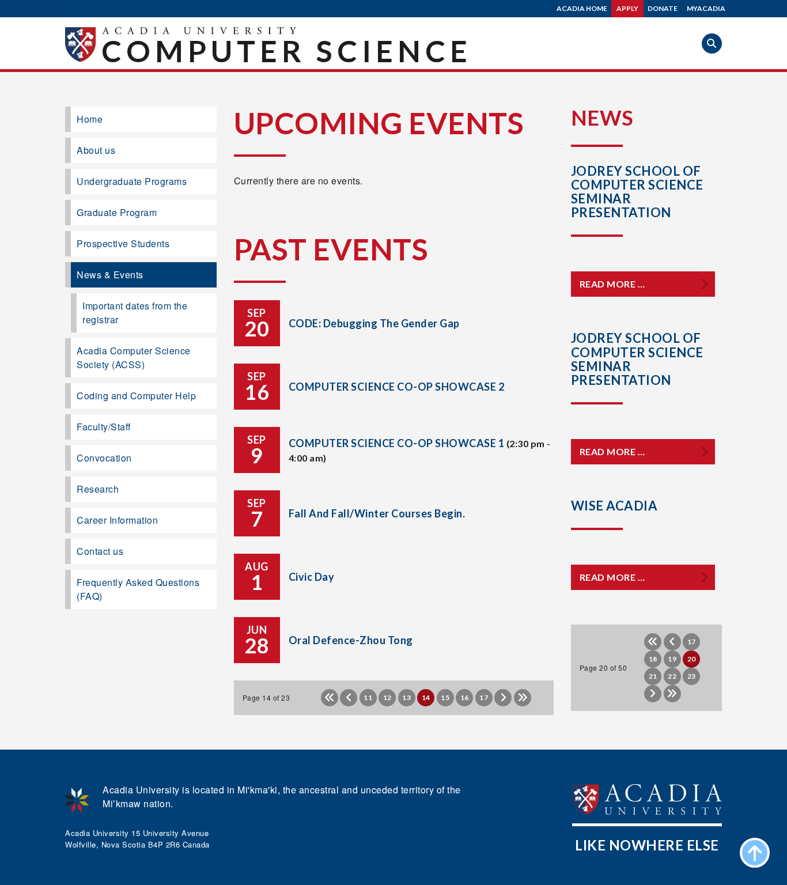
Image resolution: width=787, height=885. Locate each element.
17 (483, 697)
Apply (627, 8)
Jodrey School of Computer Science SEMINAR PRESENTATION (637, 359)
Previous (348, 697)
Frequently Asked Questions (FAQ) (138, 589)
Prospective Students (123, 243)
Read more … (612, 283)
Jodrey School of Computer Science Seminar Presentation (637, 192)
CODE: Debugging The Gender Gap (374, 323)
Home (90, 119)
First (329, 697)
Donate (663, 8)
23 (691, 676)
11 (368, 697)
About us (96, 150)
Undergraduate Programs (132, 181)
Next (503, 697)
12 (387, 697)
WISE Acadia (614, 505)
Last (522, 697)
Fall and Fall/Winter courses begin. (377, 513)
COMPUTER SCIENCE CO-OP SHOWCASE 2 (397, 386)
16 (464, 697)
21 (653, 676)
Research (98, 489)
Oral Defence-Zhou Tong (351, 640)
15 (445, 697)
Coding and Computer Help (136, 395)
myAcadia (706, 8)
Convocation (104, 457)
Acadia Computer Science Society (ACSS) (134, 357)
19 (672, 659)
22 (672, 676)
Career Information (117, 520)
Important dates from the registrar (134, 312)
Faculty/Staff (104, 426)
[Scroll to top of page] (755, 853)
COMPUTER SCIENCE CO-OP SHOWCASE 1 (397, 443)
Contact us (100, 551)
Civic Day (312, 576)
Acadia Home (582, 8)
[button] (712, 43)
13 (406, 697)
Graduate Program (117, 212)
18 (653, 659)
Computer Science (286, 51)
